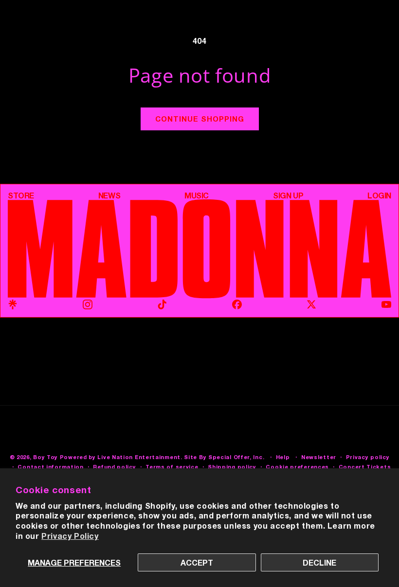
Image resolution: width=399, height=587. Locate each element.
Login (379, 195)
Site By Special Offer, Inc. (224, 457)
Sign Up (288, 195)
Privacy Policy (69, 535)
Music (196, 195)
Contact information (50, 466)
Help (283, 457)
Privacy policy (368, 457)
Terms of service (171, 466)
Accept (197, 562)
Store (21, 195)
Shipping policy (232, 466)
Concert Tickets (365, 466)
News (109, 195)
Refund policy (114, 466)
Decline (319, 562)
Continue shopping (199, 118)
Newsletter (318, 457)
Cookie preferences (297, 466)
